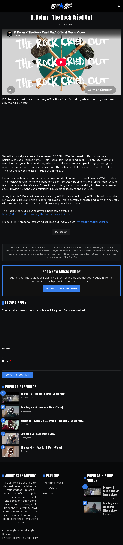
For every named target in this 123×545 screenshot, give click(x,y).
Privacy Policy (10, 537)
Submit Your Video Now (61, 288)
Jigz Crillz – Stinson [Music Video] (38, 434)
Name (7, 348)
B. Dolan (62, 231)
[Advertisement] (61, 130)
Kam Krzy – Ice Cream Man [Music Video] (42, 407)
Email (6, 361)
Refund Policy (29, 537)
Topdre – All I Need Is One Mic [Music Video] (43, 394)
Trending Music (53, 482)
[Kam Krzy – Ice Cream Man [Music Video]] (10, 411)
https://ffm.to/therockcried (93, 222)
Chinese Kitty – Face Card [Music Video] (41, 447)
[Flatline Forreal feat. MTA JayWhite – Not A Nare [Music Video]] (10, 425)
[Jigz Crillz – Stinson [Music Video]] (10, 438)
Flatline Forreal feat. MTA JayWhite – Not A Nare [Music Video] (52, 421)
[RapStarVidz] (61, 6)
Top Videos (50, 488)
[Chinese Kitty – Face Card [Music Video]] (10, 451)
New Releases (52, 493)
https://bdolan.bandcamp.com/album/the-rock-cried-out (36, 214)
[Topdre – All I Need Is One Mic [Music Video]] (10, 398)
